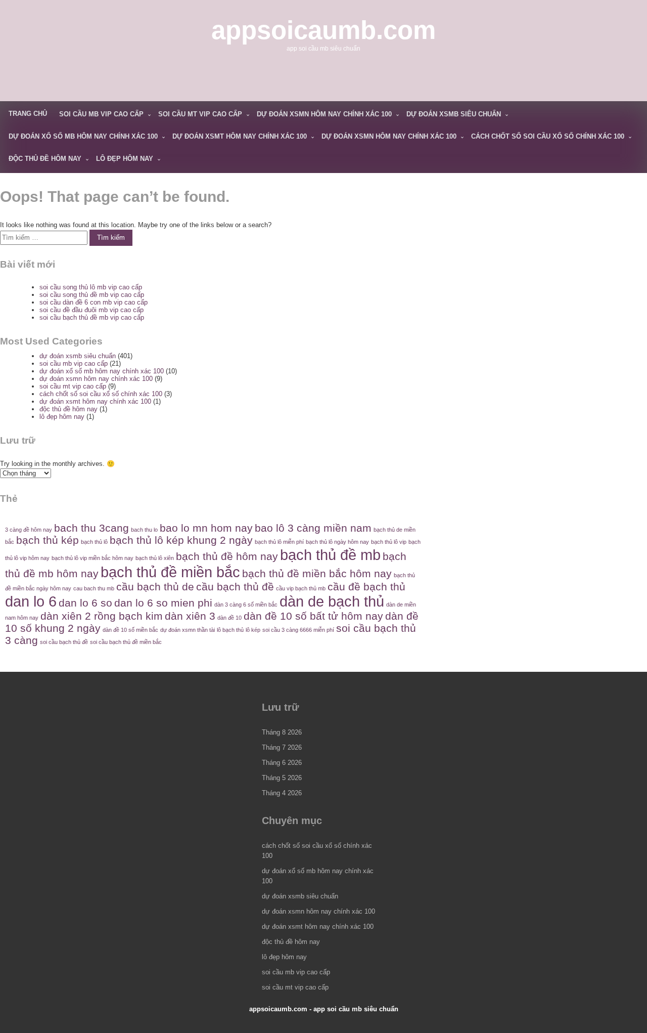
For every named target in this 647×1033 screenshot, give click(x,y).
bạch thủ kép (47, 540)
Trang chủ (28, 113)
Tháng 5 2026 (282, 778)
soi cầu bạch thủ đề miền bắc (126, 642)
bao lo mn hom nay (206, 528)
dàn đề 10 (229, 618)
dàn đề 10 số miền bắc (130, 630)
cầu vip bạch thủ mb (301, 588)
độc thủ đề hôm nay (45, 158)
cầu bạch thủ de (155, 586)
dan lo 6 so (85, 603)
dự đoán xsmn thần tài (187, 630)
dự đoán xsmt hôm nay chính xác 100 (239, 136)
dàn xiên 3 (190, 616)
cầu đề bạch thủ (366, 586)
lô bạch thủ (230, 630)
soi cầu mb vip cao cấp (101, 114)
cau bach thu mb (93, 588)
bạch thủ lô (94, 542)
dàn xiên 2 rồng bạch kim (101, 616)
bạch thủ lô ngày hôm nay (337, 542)
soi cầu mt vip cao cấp (200, 114)
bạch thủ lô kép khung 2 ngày (181, 540)
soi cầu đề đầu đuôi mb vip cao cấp (91, 310)
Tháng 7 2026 (282, 747)
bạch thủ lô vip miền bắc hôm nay (92, 558)
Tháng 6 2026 (282, 762)
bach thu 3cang (91, 528)
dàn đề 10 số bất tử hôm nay (313, 616)
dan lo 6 (31, 601)
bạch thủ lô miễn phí (279, 542)
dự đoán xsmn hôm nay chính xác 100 (324, 114)
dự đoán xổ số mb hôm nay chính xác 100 (83, 136)
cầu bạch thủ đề (235, 586)
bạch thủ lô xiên (154, 558)
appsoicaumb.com (323, 30)
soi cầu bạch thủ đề (64, 642)
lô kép (253, 630)
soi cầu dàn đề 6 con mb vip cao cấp (93, 302)
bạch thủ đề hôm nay (227, 556)
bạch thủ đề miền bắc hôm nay (317, 573)
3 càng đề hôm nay (28, 530)
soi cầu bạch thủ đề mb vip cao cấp (91, 317)
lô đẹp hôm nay (124, 158)
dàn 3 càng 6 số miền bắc (246, 604)
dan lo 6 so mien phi (163, 603)
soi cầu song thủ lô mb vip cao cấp (90, 287)
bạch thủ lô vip (388, 542)
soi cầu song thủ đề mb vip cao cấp (91, 294)
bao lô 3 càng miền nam (313, 528)
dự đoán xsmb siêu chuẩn (453, 114)
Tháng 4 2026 (282, 793)
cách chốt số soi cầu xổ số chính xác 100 (547, 136)
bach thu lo (144, 530)
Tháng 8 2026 (282, 732)
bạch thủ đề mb (330, 554)
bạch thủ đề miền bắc (170, 572)
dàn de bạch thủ (332, 601)
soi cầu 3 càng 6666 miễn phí (298, 630)
